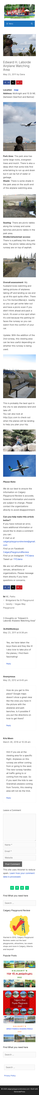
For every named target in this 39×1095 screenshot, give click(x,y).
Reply (8, 664)
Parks (12, 596)
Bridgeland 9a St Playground (20, 600)
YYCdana (29, 555)
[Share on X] (13, 82)
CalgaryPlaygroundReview (16, 552)
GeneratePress (19, 1092)
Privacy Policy (10, 1076)
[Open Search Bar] (32, 24)
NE (7, 596)
